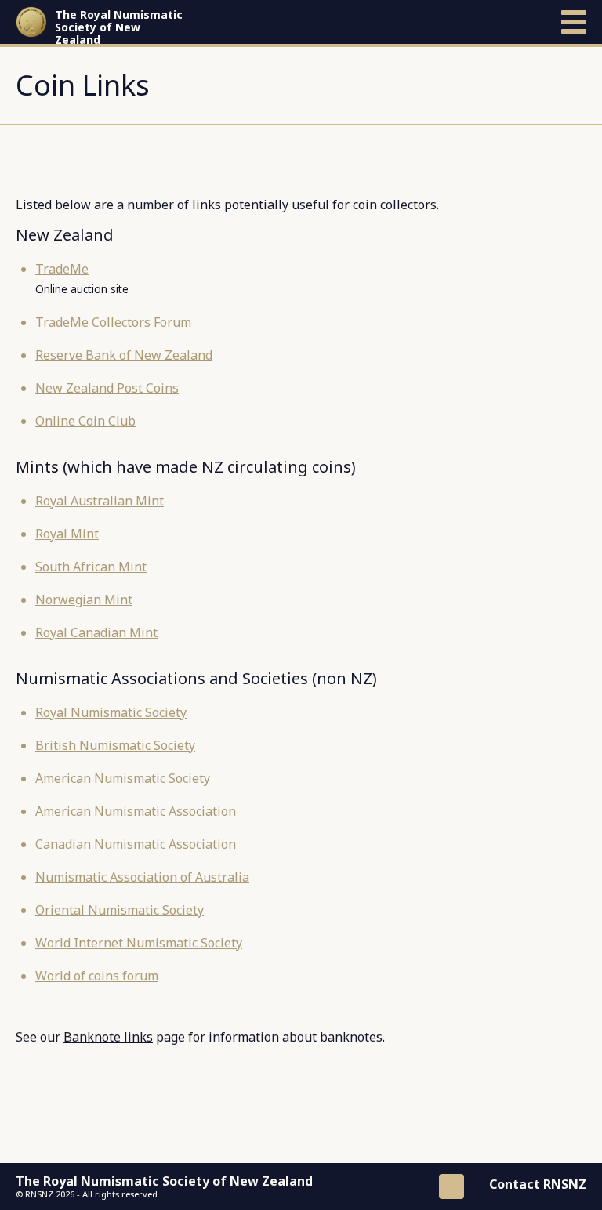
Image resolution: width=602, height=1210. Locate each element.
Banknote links (108, 1036)
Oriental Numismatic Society (119, 909)
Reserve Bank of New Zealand (123, 355)
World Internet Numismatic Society (138, 942)
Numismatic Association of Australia (142, 877)
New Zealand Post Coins (107, 388)
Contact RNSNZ (537, 1184)
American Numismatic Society (122, 778)
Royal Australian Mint (99, 500)
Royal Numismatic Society (111, 712)
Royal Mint (67, 533)
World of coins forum (96, 975)
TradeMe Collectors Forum (113, 322)
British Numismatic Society (115, 745)
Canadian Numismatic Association (135, 844)
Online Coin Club (85, 420)
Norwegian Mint (83, 599)
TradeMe (62, 268)
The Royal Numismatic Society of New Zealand (119, 27)
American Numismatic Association (135, 811)
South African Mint (91, 566)
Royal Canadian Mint (96, 632)
